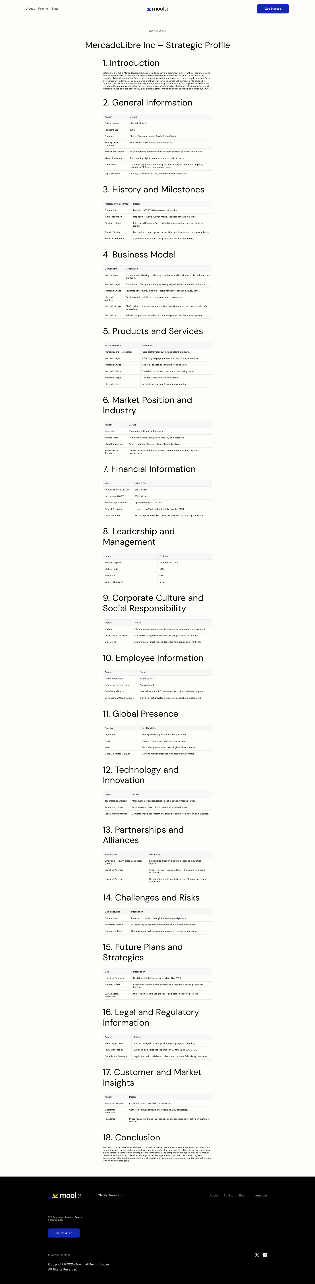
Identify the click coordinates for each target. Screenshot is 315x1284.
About (30, 8)
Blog (55, 8)
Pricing (43, 8)
